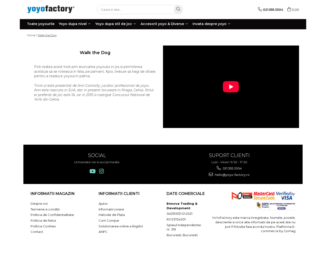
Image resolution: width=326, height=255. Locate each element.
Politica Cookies (43, 226)
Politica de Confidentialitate (52, 215)
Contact (37, 232)
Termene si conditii (45, 209)
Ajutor (103, 203)
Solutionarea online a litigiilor (121, 226)
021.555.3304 (232, 168)
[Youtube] (92, 171)
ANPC (103, 232)
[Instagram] (101, 171)
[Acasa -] (51, 9)
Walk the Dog (47, 35)
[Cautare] (178, 9)
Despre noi (39, 203)
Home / (32, 35)
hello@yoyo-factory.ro (232, 175)
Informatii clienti (119, 193)
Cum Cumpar (109, 220)
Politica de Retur (43, 220)
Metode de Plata (112, 215)
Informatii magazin (53, 193)
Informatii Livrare (111, 209)
